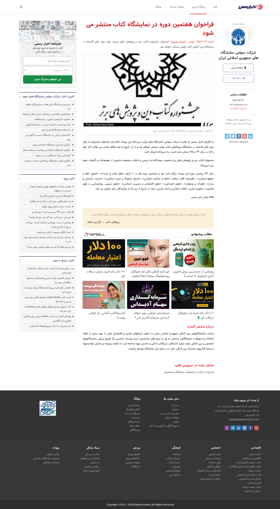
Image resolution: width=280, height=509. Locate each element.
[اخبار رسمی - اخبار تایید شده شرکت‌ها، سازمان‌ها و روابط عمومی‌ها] (250, 7)
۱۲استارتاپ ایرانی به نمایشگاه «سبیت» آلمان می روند (48, 137)
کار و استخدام (254, 483)
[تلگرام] (232, 427)
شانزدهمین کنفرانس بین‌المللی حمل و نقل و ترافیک (46, 114)
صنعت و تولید (254, 471)
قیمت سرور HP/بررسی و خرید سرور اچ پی (51, 212)
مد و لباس (95, 462)
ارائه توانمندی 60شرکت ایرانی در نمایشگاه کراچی (48, 125)
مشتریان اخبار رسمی (169, 413)
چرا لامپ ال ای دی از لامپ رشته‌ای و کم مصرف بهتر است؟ (47, 240)
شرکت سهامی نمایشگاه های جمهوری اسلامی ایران (238, 55)
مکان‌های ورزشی (132, 458)
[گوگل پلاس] (256, 427)
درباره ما (175, 405)
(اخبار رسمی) (178, 42)
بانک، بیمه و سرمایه (251, 487)
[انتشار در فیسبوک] (238, 136)
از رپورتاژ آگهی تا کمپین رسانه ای (164, 426)
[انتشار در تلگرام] (227, 136)
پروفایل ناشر (112, 222)
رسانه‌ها (176, 454)
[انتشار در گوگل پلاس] (244, 136)
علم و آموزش (215, 454)
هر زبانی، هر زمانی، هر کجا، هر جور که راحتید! (50, 217)
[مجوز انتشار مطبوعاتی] (48, 409)
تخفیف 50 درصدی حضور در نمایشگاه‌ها (53, 119)
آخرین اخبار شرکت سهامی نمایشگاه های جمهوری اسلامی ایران (47, 96)
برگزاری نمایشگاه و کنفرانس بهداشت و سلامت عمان (47, 150)
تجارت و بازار (255, 454)
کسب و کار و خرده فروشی (249, 475)
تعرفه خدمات (176, 7)
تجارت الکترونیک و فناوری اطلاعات (245, 466)
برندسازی (135, 417)
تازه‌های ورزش (133, 454)
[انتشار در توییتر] (233, 136)
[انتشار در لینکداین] (250, 136)
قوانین (176, 422)
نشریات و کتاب (205, 372)
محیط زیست (215, 475)
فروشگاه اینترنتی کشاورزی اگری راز (55, 196)
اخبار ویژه (69, 179)
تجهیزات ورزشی (133, 462)
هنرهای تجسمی (173, 471)
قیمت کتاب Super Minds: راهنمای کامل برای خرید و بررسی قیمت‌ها (47, 300)
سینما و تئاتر (174, 462)
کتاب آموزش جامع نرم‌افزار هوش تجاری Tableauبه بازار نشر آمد (47, 309)
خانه (215, 7)
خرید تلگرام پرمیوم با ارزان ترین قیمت (53, 232)
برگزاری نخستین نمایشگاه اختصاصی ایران (52, 145)
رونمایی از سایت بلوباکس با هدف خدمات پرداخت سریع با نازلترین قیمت (48, 225)
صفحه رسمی (237, 68)
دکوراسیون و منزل (91, 471)
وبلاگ (158, 7)
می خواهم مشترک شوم (48, 79)
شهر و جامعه (215, 462)
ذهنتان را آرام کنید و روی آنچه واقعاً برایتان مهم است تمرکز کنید (47, 290)
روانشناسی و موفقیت (90, 458)
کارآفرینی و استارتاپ (251, 458)
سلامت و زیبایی (92, 454)
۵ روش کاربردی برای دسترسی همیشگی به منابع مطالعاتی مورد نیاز (49, 280)
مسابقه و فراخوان (51, 462)
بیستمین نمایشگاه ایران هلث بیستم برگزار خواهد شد (48, 107)
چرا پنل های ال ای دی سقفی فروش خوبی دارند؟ (48, 247)
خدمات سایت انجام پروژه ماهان (56, 207)
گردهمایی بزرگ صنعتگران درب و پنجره (53, 155)
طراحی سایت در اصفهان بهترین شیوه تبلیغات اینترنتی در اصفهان (50, 189)
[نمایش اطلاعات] (238, 108)
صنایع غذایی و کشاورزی (250, 479)
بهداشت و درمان (213, 458)
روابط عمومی (134, 405)
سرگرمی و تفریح (92, 466)
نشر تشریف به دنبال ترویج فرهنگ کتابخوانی (50, 326)
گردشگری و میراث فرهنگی (209, 471)
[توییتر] (244, 427)
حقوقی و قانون (214, 466)
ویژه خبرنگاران (133, 422)
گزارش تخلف (94, 222)
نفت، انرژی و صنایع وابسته (248, 462)
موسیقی (176, 466)
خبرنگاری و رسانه (132, 413)
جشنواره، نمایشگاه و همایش (179, 372)
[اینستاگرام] (226, 427)
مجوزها (175, 409)
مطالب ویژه (135, 426)
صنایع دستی (174, 475)
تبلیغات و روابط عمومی (210, 479)
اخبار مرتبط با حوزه (63, 260)
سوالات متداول (172, 417)
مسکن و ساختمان (253, 491)
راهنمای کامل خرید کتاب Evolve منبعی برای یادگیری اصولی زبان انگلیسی (47, 319)
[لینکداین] (238, 427)
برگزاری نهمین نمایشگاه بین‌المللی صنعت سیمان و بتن (48, 163)
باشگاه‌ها (136, 466)
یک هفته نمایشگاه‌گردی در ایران (56, 130)
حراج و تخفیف (52, 454)
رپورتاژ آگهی (135, 430)
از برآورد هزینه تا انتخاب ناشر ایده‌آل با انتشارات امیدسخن (49, 271)
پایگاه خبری (198, 7)
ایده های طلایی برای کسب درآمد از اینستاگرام (50, 201)
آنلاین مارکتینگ (133, 409)
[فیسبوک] (250, 427)
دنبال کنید (237, 78)
